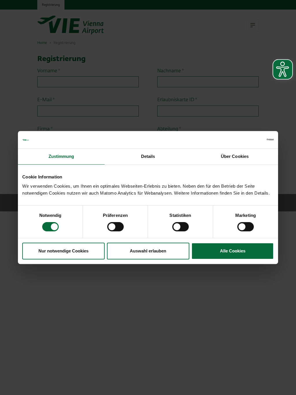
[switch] (115, 226)
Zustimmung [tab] (61, 156)
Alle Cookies (232, 250)
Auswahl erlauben (148, 250)
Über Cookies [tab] (235, 156)
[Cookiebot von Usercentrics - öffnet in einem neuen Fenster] (248, 139)
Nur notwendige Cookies (63, 250)
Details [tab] (148, 156)
